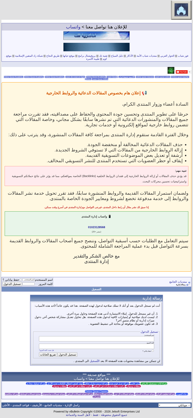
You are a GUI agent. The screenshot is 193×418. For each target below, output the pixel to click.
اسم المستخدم (44, 279)
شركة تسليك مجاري (36, 383)
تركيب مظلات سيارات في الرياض (109, 386)
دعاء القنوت (182, 394)
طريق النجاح (52, 55)
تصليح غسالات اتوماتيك (30, 394)
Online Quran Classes (96, 391)
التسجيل (96, 289)
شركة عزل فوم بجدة (119, 383)
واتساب (73, 26)
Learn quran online (162, 77)
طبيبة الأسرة (92, 58)
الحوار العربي (167, 55)
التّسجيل (95, 360)
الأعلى (6, 405)
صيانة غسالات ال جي (124, 394)
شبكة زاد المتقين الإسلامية (29, 55)
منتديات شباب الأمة (147, 55)
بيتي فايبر (135, 383)
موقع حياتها (69, 55)
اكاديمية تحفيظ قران (126, 77)
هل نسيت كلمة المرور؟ (46, 350)
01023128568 (96, 227)
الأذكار (130, 55)
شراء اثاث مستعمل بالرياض (153, 383)
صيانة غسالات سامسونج (54, 394)
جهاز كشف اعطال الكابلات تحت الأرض (65, 383)
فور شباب (183, 55)
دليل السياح (117, 55)
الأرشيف (37, 405)
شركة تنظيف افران (165, 394)
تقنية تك (103, 55)
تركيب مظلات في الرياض (80, 386)
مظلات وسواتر (133, 386)
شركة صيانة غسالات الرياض (79, 394)
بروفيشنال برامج (87, 55)
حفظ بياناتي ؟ (11, 279)
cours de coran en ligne (75, 77)
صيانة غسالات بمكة (103, 394)
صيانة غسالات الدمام (145, 394)
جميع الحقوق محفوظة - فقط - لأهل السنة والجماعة (96, 414)
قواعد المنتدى (20, 405)
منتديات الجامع (178, 281)
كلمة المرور (46, 283)
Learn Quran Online (96, 79)
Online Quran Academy (34, 77)
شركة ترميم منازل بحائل (96, 383)
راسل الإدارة (72, 405)
